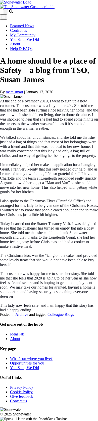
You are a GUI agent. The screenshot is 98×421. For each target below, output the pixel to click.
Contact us (18, 30)
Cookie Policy (21, 392)
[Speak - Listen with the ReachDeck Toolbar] (33, 419)
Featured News (22, 26)
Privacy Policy (21, 387)
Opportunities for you (27, 363)
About (15, 44)
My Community (22, 35)
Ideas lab (17, 334)
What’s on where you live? (31, 358)
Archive (21, 314)
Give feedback (21, 396)
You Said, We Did (24, 39)
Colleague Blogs (60, 314)
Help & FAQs (21, 48)
